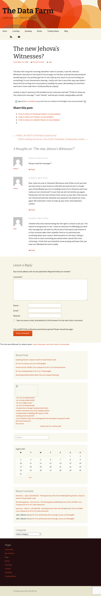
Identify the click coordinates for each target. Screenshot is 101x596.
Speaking (28, 31)
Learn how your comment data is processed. (51, 344)
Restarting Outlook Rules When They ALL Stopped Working (37, 375)
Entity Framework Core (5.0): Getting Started (33, 411)
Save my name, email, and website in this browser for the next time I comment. (50, 320)
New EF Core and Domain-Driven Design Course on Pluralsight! (51, 515)
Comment (18, 277)
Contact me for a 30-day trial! (50, 426)
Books (39, 31)
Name (16, 305)
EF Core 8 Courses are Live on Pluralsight (31, 363)
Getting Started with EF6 (25, 416)
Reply (33, 169)
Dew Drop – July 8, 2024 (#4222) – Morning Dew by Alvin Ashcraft (39, 496)
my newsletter (30, 101)
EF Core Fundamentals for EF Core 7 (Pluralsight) (33, 371)
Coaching (15, 31)
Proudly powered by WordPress (25, 591)
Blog (66, 31)
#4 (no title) (9, 549)
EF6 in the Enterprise (23, 421)
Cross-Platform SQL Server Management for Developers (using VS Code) (43, 418)
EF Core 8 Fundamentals (25, 398)
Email (16, 310)
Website (16, 316)
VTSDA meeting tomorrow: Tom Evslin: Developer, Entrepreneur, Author (53, 139)
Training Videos (53, 31)
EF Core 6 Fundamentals (25, 405)
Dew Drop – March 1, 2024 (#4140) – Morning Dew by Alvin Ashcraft (40, 508)
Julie (50, 62)
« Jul (29, 477)
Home (4, 31)
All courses (20, 423)
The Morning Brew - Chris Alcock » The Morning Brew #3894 (37, 502)
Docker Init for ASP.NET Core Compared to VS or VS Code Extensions (41, 367)
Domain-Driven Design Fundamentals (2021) (32, 408)
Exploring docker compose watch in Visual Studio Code (36, 360)
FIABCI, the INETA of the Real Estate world (34, 135)
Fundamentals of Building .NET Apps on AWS (32, 413)
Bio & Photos (9, 553)
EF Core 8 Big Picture (24, 403)
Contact (8, 568)
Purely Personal (38, 62)
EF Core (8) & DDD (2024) (25, 400)
